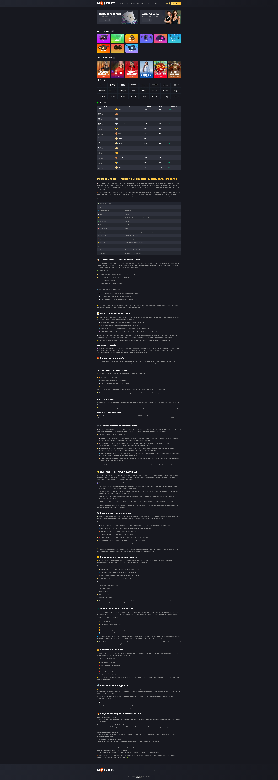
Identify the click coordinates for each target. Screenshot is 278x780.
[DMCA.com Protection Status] (139, 778)
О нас (125, 770)
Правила (131, 770)
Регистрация (176, 3)
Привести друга (104, 20)
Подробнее (145, 20)
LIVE (127, 3)
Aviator (147, 3)
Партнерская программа (159, 770)
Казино (133, 3)
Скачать (173, 770)
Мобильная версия (146, 770)
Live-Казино (140, 3)
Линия (121, 3)
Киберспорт (155, 3)
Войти (166, 3)
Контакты (137, 770)
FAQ (168, 770)
